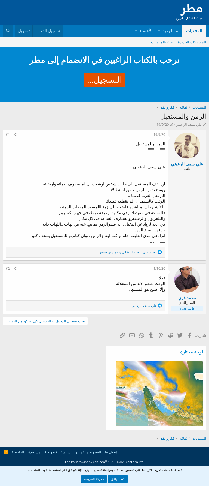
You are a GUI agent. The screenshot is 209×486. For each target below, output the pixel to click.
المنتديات (194, 30)
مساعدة (34, 451)
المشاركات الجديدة (192, 42)
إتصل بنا (111, 451)
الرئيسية (18, 451)
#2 (8, 268)
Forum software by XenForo (104, 462)
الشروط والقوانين (88, 451)
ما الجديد (170, 30)
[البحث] (8, 31)
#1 (8, 134)
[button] (159, 31)
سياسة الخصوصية (57, 451)
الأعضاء (146, 30)
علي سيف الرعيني (189, 124)
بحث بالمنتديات (162, 42)
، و (128, 252)
